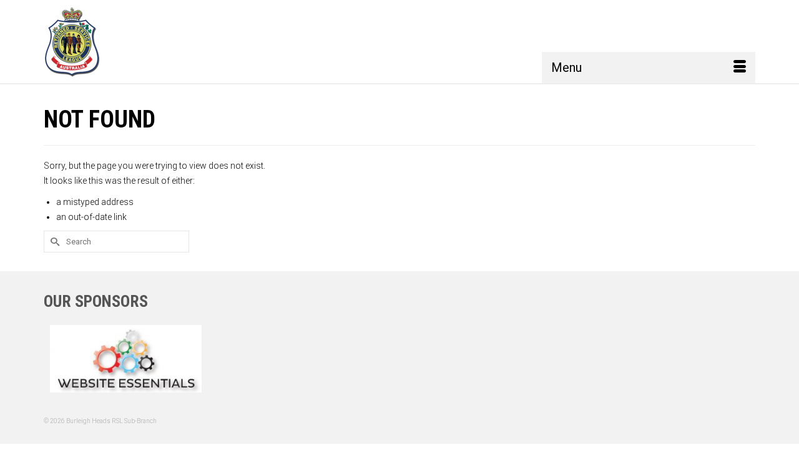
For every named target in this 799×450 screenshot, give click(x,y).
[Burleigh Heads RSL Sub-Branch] (89, 41)
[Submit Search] (53, 241)
